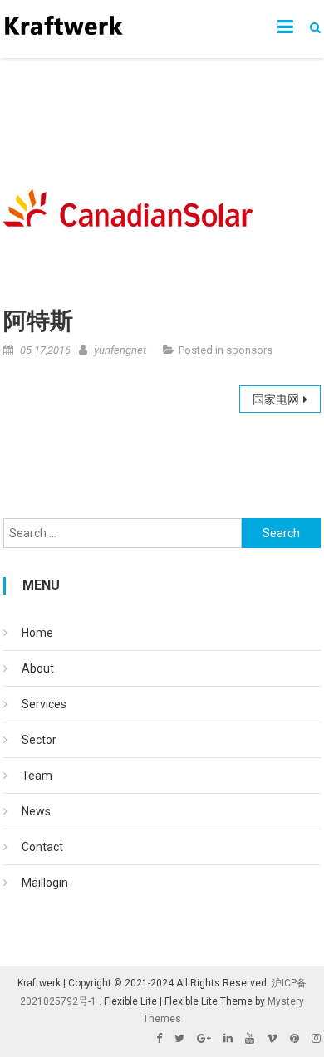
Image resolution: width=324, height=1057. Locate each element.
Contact (42, 847)
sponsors (249, 350)
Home (37, 632)
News (36, 811)
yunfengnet (120, 350)
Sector (39, 739)
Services (44, 704)
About (38, 668)
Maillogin (45, 882)
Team (37, 775)
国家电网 (276, 399)
